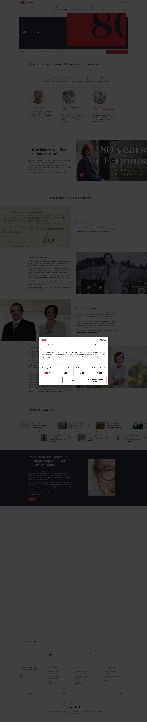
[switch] (65, 373)
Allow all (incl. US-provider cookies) (95, 380)
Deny (73, 380)
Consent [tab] (50, 344)
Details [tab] (73, 344)
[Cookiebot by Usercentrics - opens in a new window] (99, 340)
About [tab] (96, 344)
